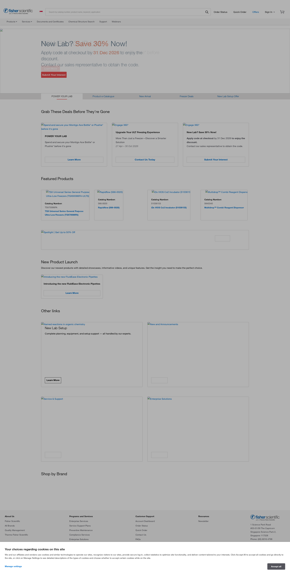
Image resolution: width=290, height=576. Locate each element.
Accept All (276, 566)
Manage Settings (13, 566)
